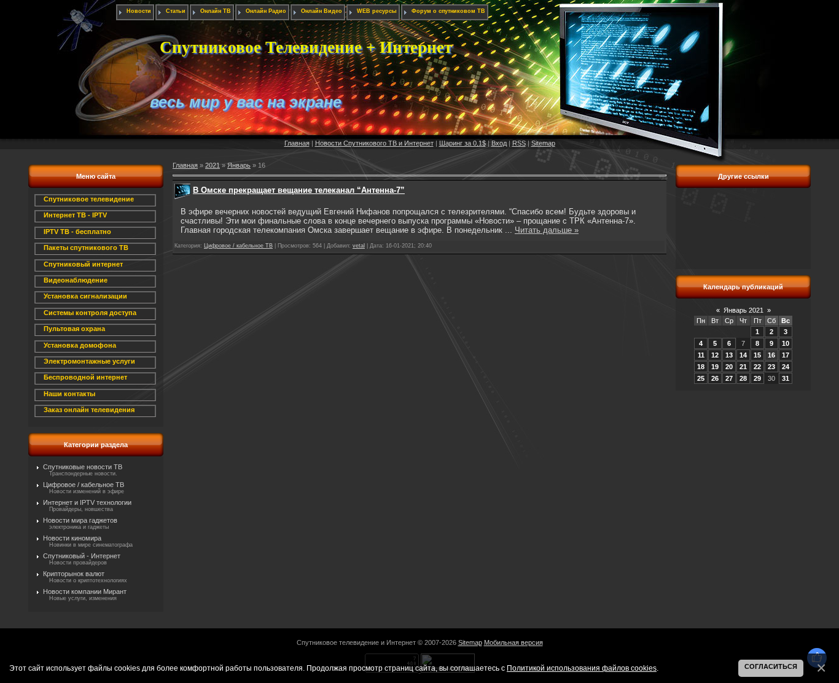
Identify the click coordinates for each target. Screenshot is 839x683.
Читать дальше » (547, 230)
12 (715, 355)
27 (729, 378)
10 (785, 343)
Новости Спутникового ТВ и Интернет (374, 143)
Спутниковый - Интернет (81, 556)
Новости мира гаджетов (80, 520)
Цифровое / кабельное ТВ (83, 484)
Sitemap (543, 143)
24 (785, 366)
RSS (519, 143)
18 (700, 366)
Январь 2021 (743, 310)
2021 (212, 165)
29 (757, 378)
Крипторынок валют (73, 573)
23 (771, 366)
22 (757, 366)
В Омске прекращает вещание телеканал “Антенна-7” (299, 190)
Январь (239, 165)
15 (757, 355)
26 (715, 378)
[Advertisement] (743, 235)
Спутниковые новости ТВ (82, 466)
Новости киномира (72, 538)
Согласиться (770, 666)
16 (771, 355)
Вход (499, 143)
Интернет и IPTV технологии (87, 502)
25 (700, 378)
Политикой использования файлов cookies (582, 668)
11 (701, 355)
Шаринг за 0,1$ (462, 143)
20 (729, 366)
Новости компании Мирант (85, 591)
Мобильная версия (513, 642)
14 (743, 355)
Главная (297, 143)
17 (785, 355)
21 (743, 366)
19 (715, 366)
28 (743, 378)
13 (729, 355)
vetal (359, 246)
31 (785, 378)
